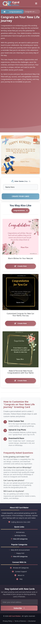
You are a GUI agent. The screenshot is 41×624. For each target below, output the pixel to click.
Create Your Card (20, 196)
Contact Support (21, 572)
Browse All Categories (21, 568)
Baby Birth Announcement (20, 550)
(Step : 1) (22, 181)
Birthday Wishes (20, 536)
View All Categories (20, 539)
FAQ (21, 579)
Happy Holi (20, 553)
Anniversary (20, 532)
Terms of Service (20, 621)
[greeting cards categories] (36, 3)
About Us (21, 575)
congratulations (15, 12)
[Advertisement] (20, 106)
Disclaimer (32, 621)
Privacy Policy (7, 621)
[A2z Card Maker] (11, 3)
